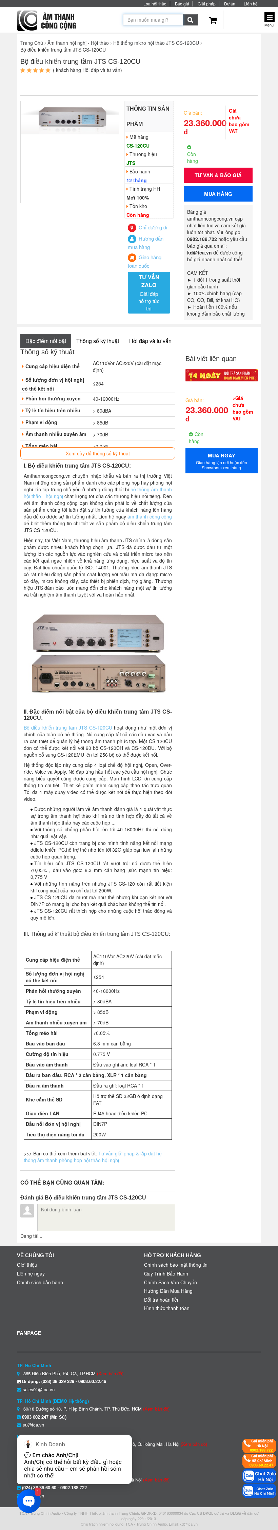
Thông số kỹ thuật (97, 341)
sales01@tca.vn (39, 1389)
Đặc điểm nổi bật (45, 341)
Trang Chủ (31, 42)
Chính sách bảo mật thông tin (175, 1264)
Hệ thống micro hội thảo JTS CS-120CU (156, 42)
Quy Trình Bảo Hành (166, 1273)
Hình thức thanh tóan (167, 1308)
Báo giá (182, 3)
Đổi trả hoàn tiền (162, 1299)
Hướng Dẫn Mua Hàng (168, 1290)
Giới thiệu (27, 1264)
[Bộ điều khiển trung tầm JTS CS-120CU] (70, 117)
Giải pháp (207, 3)
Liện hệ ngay (31, 1273)
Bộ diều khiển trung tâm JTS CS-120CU (68, 727)
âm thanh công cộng (149, 516)
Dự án (229, 3)
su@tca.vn (33, 1424)
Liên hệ (251, 3)
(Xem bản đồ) (110, 1373)
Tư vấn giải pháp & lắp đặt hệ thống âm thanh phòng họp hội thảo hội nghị (93, 1157)
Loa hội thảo (154, 3)
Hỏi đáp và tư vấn (150, 341)
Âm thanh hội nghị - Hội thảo (78, 42)
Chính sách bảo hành (40, 1282)
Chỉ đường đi (152, 227)
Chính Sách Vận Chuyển (170, 1282)
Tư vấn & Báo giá (218, 175)
